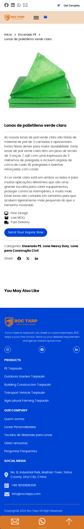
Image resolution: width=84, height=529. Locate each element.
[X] (28, 258)
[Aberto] (36, 17)
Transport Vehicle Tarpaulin (24, 392)
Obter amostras (16, 443)
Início (8, 34)
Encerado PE (27, 34)
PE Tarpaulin (13, 368)
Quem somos (14, 419)
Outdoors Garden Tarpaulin (24, 376)
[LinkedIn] (36, 258)
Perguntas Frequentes (20, 451)
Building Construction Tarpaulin (27, 384)
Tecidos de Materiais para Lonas (28, 435)
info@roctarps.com (26, 494)
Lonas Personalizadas (20, 427)
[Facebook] (19, 258)
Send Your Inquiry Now (26, 232)
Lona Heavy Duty (56, 246)
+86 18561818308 (23, 485)
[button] (73, 51)
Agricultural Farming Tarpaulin (26, 400)
